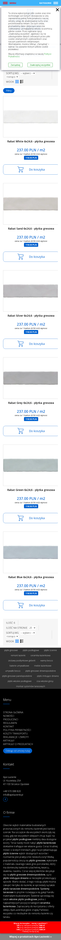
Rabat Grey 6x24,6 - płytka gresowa (31, 403)
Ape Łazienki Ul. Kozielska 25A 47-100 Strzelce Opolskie (16, 780)
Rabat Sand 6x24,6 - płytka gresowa (31, 228)
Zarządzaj (15, 65)
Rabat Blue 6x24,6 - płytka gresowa (31, 577)
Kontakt (8, 726)
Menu (13, 2)
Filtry (9, 90)
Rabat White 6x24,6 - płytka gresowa (31, 141)
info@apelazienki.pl (13, 794)
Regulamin (10, 723)
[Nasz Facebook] (5, 799)
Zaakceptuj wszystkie (40, 65)
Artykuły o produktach (18, 744)
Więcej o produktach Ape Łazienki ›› (30, 936)
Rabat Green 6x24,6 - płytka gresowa (31, 490)
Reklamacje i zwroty (16, 737)
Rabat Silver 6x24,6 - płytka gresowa (31, 315)
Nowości (8, 716)
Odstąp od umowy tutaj (17, 750)
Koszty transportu (15, 733)
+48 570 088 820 (12, 791)
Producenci (10, 719)
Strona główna (13, 712)
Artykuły (8, 740)
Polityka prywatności (17, 730)
